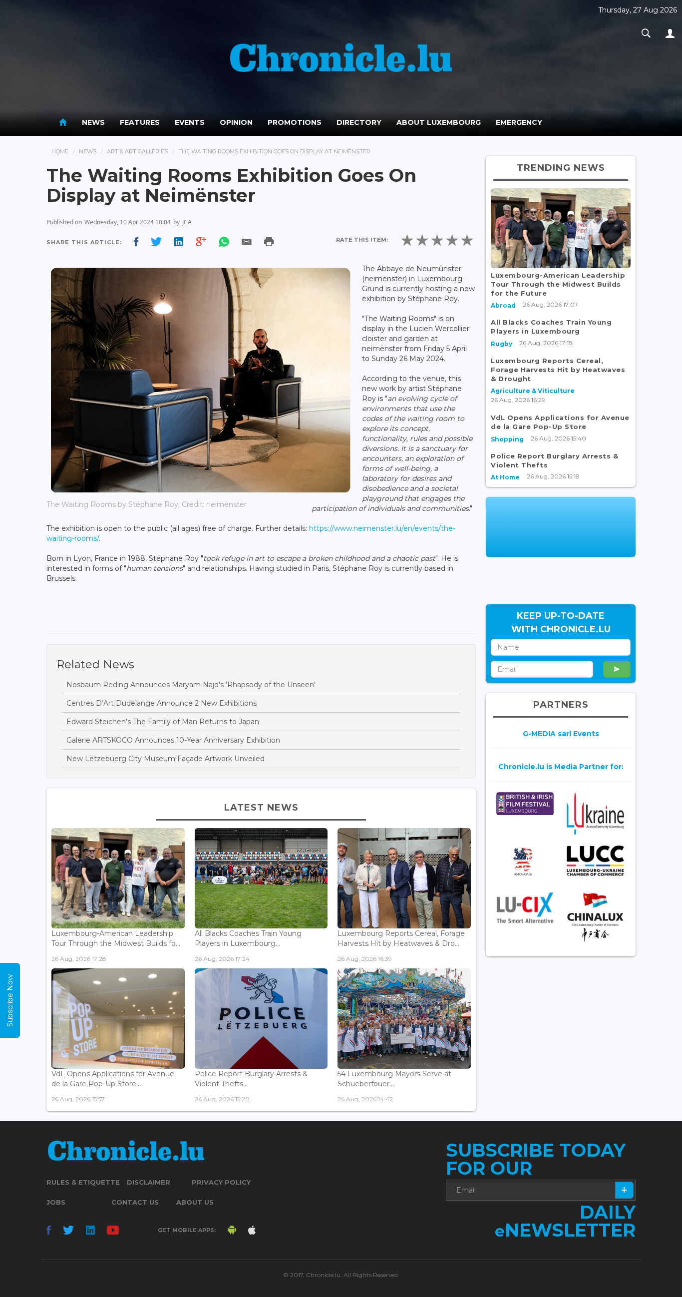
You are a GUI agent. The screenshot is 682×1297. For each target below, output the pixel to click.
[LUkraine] (595, 813)
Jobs (55, 1202)
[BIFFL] (525, 804)
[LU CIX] (525, 908)
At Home (505, 477)
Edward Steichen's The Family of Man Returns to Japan (162, 721)
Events (190, 122)
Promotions (295, 122)
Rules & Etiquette (83, 1182)
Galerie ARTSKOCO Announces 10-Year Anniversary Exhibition (173, 740)
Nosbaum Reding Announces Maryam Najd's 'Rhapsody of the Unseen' (191, 684)
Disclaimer (148, 1182)
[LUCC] (595, 860)
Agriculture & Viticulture (533, 391)
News (93, 122)
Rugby (501, 344)
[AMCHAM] (525, 861)
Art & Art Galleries (137, 151)
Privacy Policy (221, 1182)
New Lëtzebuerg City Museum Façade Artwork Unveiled (165, 758)
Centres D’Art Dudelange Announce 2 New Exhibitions (161, 703)
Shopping (507, 439)
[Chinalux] (595, 917)
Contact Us (135, 1202)
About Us (195, 1202)
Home (59, 151)
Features (140, 122)
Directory (359, 122)
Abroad (503, 305)
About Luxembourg (438, 122)
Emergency (519, 122)
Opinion (236, 122)
